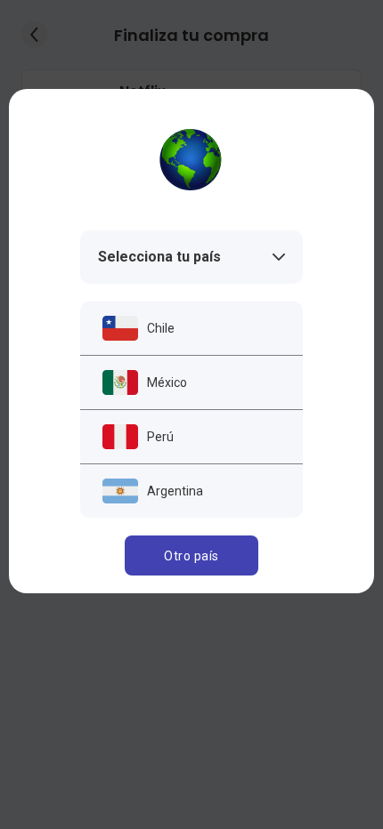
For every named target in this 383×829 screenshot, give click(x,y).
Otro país (191, 556)
